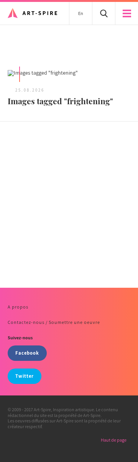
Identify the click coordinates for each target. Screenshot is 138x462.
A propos (18, 307)
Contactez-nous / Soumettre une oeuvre (54, 322)
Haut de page (114, 440)
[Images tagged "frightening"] (69, 73)
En (80, 13)
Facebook (27, 353)
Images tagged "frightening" (60, 100)
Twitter (24, 376)
